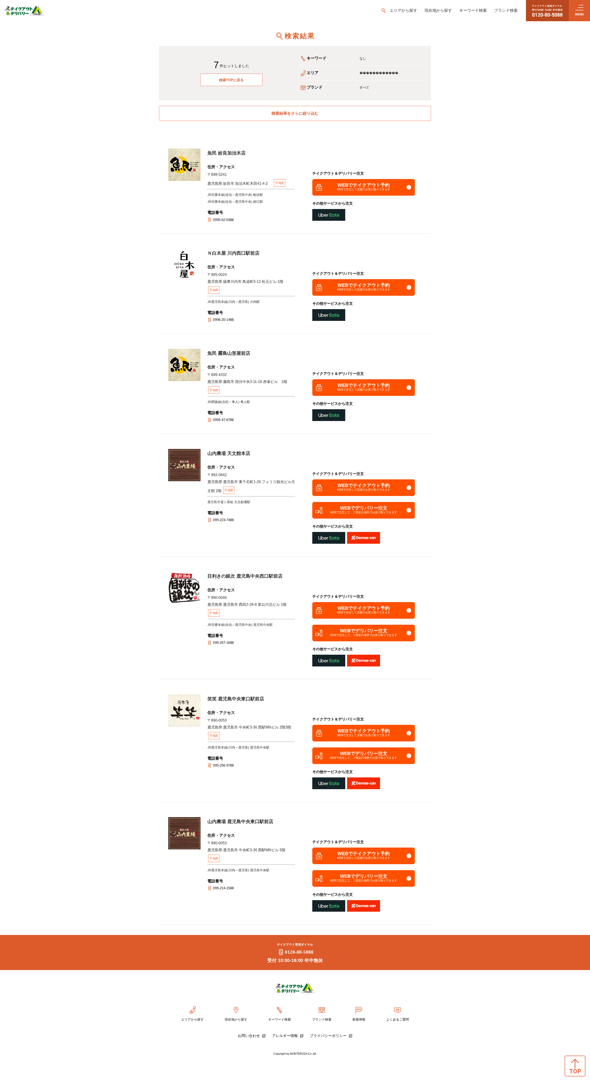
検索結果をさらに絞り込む (295, 113)
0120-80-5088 (299, 952)
